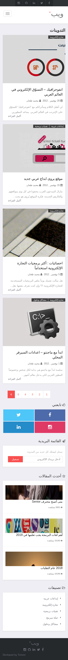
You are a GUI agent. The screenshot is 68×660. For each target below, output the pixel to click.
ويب (56, 14)
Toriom (22, 654)
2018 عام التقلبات (52, 568)
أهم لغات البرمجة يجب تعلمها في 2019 (39, 534)
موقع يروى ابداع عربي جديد (43, 179)
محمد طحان (32, 100)
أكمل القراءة (14, 116)
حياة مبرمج (52, 617)
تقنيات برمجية (41, 126)
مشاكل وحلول (39, 300)
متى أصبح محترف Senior (47, 501)
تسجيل (15, 459)
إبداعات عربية (57, 126)
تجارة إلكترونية (56, 37)
